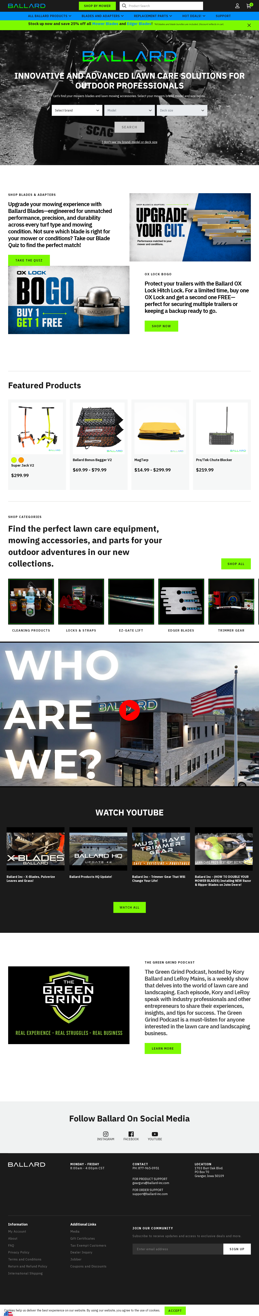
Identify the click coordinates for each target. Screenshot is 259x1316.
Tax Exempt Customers (88, 1245)
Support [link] (223, 16)
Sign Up (237, 1249)
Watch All (130, 907)
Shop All (236, 564)
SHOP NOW (161, 326)
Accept (175, 1311)
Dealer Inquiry (81, 1252)
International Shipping (25, 1273)
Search (129, 127)
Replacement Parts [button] (151, 16)
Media (75, 1231)
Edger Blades (139, 23)
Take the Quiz (29, 260)
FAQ (11, 1245)
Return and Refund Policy (27, 1266)
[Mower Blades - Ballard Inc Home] (26, 5)
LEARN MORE (163, 1048)
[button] (237, 6)
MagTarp (141, 460)
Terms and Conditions (25, 1259)
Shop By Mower (97, 6)
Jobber (76, 1259)
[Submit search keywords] (124, 6)
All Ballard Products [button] (47, 16)
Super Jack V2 (22, 465)
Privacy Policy (19, 1252)
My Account (17, 1231)
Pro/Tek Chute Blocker (214, 460)
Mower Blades (105, 23)
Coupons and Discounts (88, 1266)
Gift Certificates (82, 1238)
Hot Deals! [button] (192, 16)
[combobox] (161, 6)
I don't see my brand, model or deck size (129, 142)
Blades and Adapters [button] (101, 16)
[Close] (249, 25)
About (12, 1238)
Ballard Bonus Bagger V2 (92, 460)
